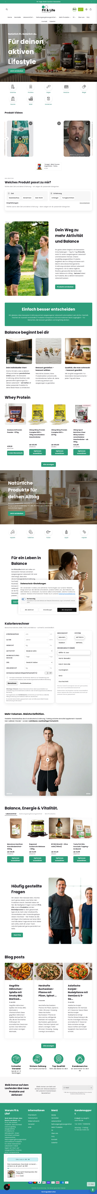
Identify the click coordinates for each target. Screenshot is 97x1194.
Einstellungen (47, 610)
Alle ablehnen (29, 610)
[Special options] (92, 1189)
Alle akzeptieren (67, 610)
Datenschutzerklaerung (67, 594)
